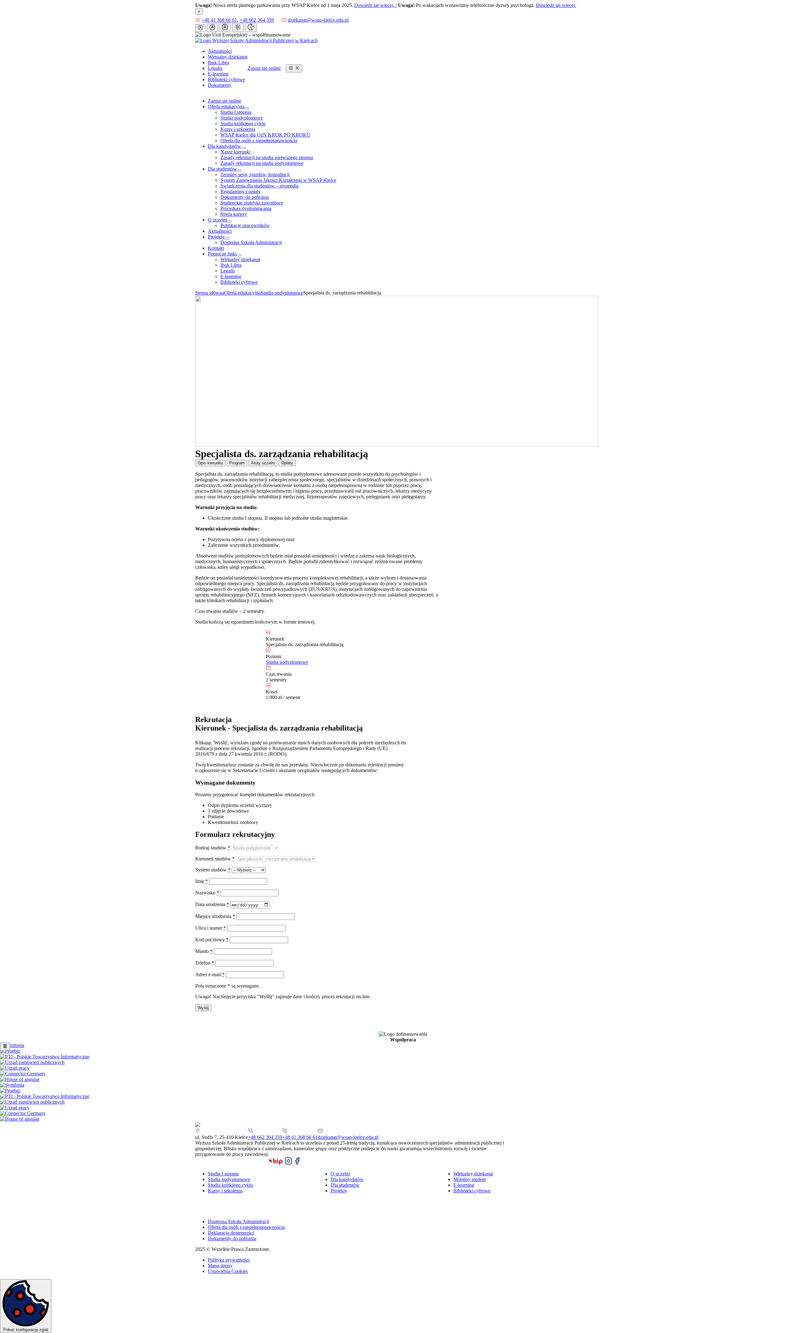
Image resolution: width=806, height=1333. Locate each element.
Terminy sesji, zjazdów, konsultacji (255, 174)
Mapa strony (220, 1265)
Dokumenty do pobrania (244, 197)
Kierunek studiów (215, 858)
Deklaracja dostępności (231, 1232)
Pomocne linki (222, 253)
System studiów (212, 869)
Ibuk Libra (218, 62)
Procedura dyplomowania (245, 208)
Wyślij (203, 1007)
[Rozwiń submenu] (246, 108)
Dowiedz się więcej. (375, 5)
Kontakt (216, 248)
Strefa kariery (233, 214)
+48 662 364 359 (257, 20)
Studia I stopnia (235, 112)
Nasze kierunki (235, 151)
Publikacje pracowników (245, 225)
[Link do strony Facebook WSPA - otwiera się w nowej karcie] (297, 1163)
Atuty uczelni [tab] (263, 463)
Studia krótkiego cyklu (242, 123)
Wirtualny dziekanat (227, 56)
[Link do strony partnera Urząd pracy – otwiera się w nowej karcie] (15, 1068)
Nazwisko (207, 892)
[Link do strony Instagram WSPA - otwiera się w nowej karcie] (289, 1163)
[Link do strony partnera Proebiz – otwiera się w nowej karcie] (10, 1051)
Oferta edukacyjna (226, 106)
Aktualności (220, 51)
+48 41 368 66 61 (219, 20)
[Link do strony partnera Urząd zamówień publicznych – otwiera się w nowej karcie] (32, 1062)
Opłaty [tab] (287, 463)
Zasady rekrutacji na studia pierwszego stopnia (266, 157)
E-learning (218, 73)
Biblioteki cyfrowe (226, 79)
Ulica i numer (210, 928)
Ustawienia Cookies (228, 1271)
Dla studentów (222, 168)
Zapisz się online (264, 68)
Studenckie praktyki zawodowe (251, 202)
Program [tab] (237, 463)
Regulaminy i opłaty (240, 191)
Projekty (216, 236)
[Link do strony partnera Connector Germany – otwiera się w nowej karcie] (23, 1073)
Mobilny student (469, 1179)
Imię (201, 881)
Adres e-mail (209, 974)
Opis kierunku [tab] (210, 463)
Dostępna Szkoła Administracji (251, 242)
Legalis (215, 68)
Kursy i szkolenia (237, 129)
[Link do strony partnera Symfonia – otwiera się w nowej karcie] (12, 1045)
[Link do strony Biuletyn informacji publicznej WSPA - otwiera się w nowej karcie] (276, 1163)
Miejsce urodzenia (215, 916)
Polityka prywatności (229, 1260)
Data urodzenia (212, 904)
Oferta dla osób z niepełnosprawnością (258, 140)
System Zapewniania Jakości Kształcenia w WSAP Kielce (278, 180)
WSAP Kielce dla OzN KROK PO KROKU (265, 134)
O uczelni (217, 219)
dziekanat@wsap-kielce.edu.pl (318, 20)
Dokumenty (219, 85)
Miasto (204, 951)
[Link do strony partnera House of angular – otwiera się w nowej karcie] (19, 1079)
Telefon (204, 963)
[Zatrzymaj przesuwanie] (5, 1046)
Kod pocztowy (212, 939)
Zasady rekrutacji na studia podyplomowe (262, 163)
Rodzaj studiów (212, 847)
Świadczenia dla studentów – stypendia (259, 185)
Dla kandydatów (224, 146)
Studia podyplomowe (241, 117)
